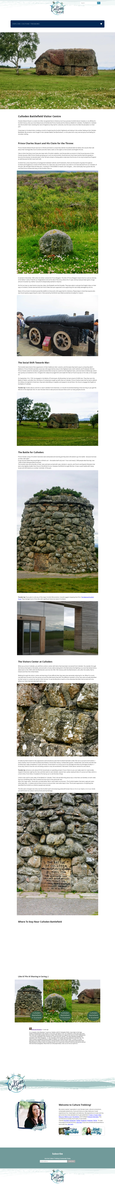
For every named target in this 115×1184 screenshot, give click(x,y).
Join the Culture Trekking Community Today (57, 1158)
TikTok (95, 1120)
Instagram (72, 1120)
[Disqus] (57, 1046)
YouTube (66, 1120)
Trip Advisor (75, 1117)
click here (79, 1122)
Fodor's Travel (93, 1115)
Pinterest (90, 1120)
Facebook (84, 1120)
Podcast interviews (93, 1117)
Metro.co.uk (68, 1117)
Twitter (78, 1120)
